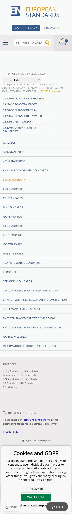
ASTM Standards (14, 161)
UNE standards (13, 253)
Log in (18, 27)
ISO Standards (12, 244)
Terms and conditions (34, 419)
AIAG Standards (13, 152)
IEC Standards (12, 216)
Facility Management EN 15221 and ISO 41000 (32, 327)
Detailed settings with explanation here (36, 505)
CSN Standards (13, 189)
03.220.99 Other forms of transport (19, 129)
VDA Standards (28, 383)
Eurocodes (10, 272)
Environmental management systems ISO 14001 (35, 299)
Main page (9, 84)
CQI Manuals (10, 387)
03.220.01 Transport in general (23, 98)
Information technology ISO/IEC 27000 (29, 346)
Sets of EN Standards (17, 281)
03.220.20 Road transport (20, 104)
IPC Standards (12, 235)
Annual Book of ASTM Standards (25, 170)
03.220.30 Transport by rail (21, 110)
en (58, 27)
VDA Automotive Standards (21, 263)
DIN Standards (13, 207)
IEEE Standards (13, 226)
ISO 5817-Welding (14, 336)
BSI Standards (27, 84)
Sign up (32, 27)
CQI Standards (13, 198)
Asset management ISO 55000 (22, 309)
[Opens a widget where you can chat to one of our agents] (57, 507)
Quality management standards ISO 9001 (30, 290)
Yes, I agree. (36, 497)
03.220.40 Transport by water (22, 116)
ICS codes (9, 142)
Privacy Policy (10, 431)
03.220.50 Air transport (18, 122)
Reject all (36, 489)
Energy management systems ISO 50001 (29, 318)
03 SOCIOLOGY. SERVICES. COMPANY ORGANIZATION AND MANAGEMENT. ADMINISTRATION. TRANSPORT (34, 88)
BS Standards (30, 371)
